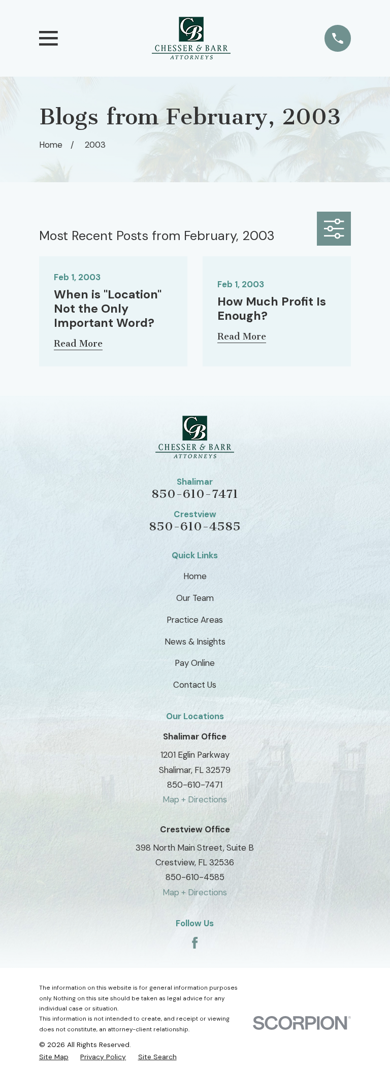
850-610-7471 (194, 493)
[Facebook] (195, 943)
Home (195, 576)
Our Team (195, 597)
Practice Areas (195, 619)
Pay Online (195, 662)
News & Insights (195, 641)
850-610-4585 (195, 526)
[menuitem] (54, 1057)
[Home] (191, 38)
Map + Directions (194, 799)
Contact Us (194, 684)
